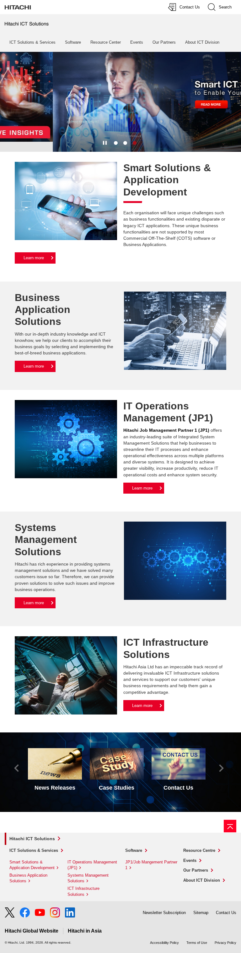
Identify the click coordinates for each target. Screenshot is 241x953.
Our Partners (164, 42)
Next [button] (221, 768)
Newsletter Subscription (164, 912)
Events (136, 42)
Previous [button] (16, 768)
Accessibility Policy (164, 943)
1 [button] (116, 143)
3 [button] (134, 143)
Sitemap (200, 912)
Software (73, 42)
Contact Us (226, 912)
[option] (120, 102)
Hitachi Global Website (31, 931)
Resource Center (105, 42)
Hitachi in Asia (85, 931)
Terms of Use (196, 943)
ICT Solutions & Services (32, 42)
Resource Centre (199, 850)
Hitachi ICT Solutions (32, 838)
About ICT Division (202, 42)
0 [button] (125, 143)
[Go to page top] (230, 826)
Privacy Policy (225, 943)
